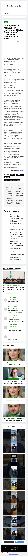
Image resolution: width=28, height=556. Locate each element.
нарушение (20, 174)
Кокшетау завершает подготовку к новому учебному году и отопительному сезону (16, 312)
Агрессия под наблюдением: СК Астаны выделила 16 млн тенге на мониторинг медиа (16, 245)
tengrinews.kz (20, 170)
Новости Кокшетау (7, 285)
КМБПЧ (6, 22)
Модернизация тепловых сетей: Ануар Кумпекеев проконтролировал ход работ (16, 339)
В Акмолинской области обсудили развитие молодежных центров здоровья (16, 321)
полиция (7, 177)
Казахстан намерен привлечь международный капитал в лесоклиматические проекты (14, 401)
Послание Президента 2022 (12, 180)
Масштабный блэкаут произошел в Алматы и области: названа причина (14, 420)
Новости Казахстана (14, 360)
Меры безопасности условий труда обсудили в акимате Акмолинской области (13, 289)
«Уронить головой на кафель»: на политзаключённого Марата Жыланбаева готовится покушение (16, 232)
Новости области (17, 285)
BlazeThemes (14, 549)
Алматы (13, 174)
